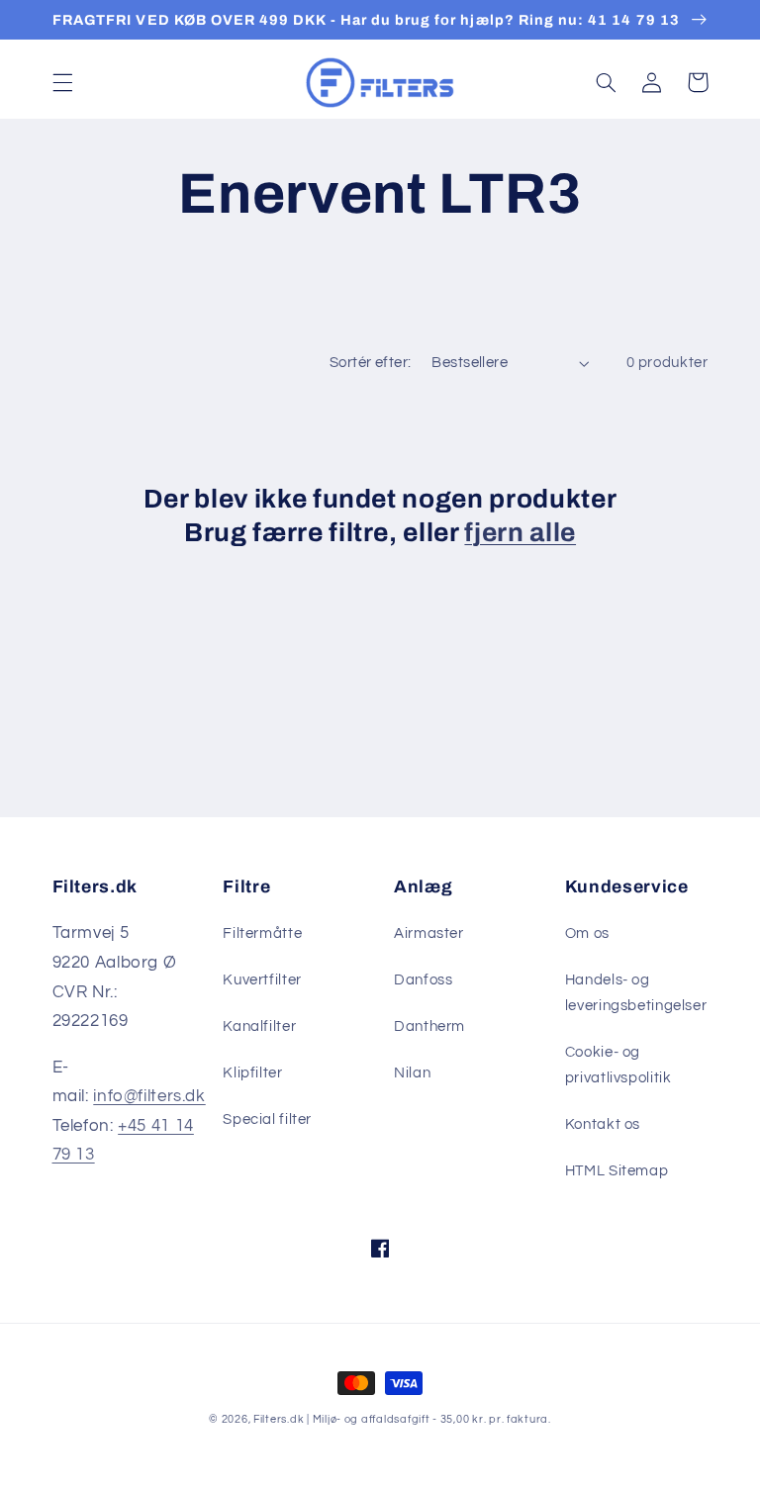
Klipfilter (252, 1073)
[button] (62, 82)
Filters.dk (278, 1419)
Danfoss (423, 980)
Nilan (412, 1073)
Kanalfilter (259, 1026)
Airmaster (429, 933)
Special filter (267, 1119)
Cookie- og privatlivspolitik (618, 1065)
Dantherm (429, 1026)
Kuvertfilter (262, 980)
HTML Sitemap (617, 1171)
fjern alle (520, 532)
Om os (587, 933)
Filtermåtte (262, 933)
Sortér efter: (370, 362)
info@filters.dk (149, 1096)
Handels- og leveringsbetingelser (636, 993)
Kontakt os (602, 1124)
